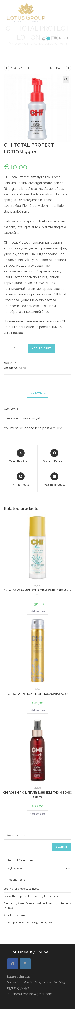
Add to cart (41, 348)
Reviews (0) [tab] (37, 392)
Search (61, 846)
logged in (31, 428)
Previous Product (19, 68)
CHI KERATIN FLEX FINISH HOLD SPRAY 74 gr (38, 693)
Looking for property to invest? (22, 888)
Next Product (57, 68)
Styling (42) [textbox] (36, 868)
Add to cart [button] (37, 611)
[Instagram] (25, 963)
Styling (21, 367)
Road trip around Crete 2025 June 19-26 (28, 922)
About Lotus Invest (15, 915)
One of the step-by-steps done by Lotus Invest (31, 896)
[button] (66, 79)
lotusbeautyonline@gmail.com (29, 994)
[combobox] (37, 868)
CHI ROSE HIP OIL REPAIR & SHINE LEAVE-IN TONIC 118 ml (37, 794)
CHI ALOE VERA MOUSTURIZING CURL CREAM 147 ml (37, 592)
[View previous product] (6, 68)
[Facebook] (12, 963)
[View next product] (68, 68)
